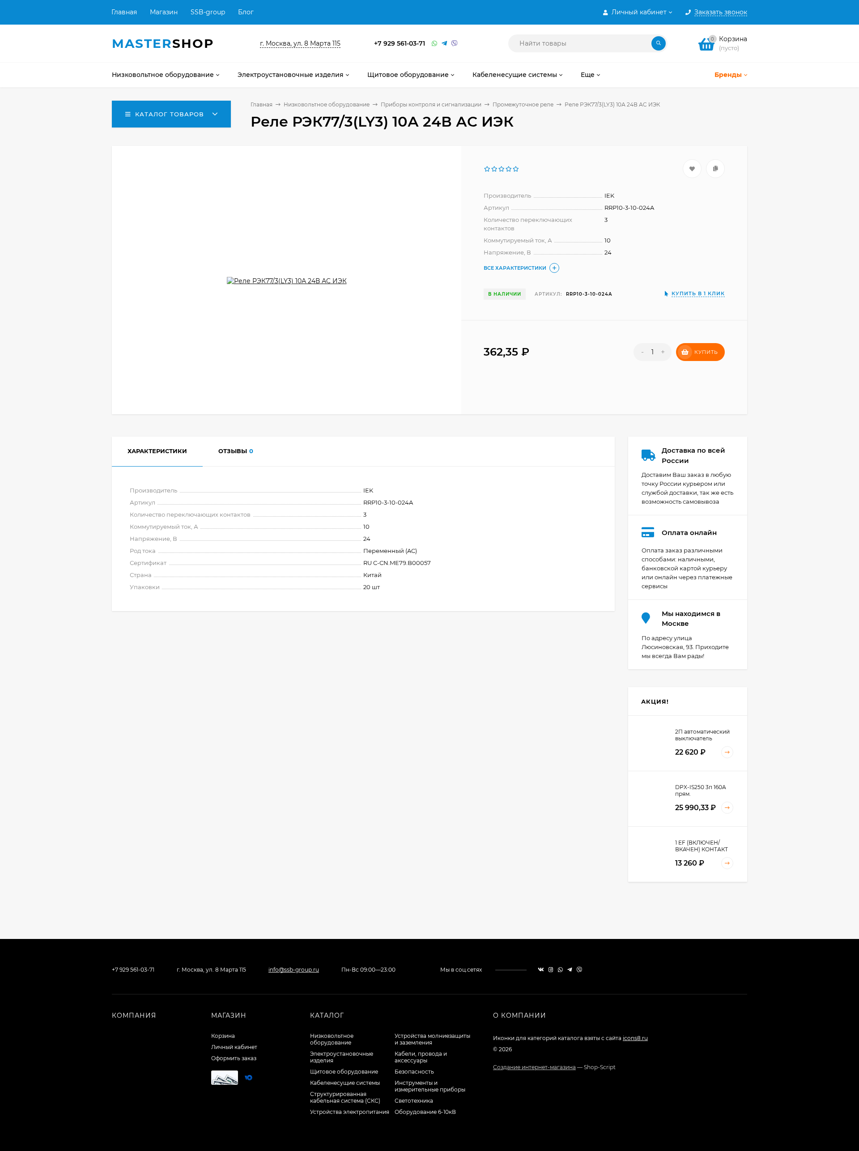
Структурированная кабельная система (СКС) (345, 1097)
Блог (246, 12)
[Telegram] (444, 43)
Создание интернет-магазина (534, 1067)
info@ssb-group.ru (293, 969)
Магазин (164, 12)
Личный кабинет (234, 1047)
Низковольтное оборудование (327, 104)
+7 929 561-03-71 (399, 43)
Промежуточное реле (523, 104)
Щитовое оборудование (344, 1071)
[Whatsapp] (434, 43)
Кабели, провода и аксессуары (421, 1057)
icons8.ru (635, 1038)
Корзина (223, 1035)
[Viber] (454, 43)
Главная (124, 12)
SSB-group (208, 12)
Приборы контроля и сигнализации (431, 104)
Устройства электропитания (349, 1112)
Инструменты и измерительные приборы (430, 1086)
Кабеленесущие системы (345, 1082)
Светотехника (414, 1100)
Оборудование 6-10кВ (425, 1112)
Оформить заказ (233, 1058)
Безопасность (414, 1071)
